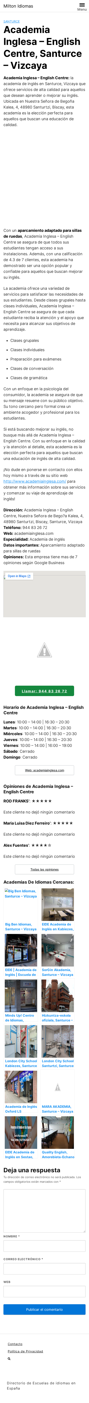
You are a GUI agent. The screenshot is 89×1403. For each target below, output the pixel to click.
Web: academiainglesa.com (44, 770)
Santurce (11, 21)
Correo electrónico (23, 1259)
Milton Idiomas (18, 6)
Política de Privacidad (25, 1351)
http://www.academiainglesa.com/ (34, 481)
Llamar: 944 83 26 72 (44, 691)
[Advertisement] (44, 177)
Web (7, 1282)
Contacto (15, 1344)
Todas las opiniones (44, 869)
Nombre (11, 1236)
